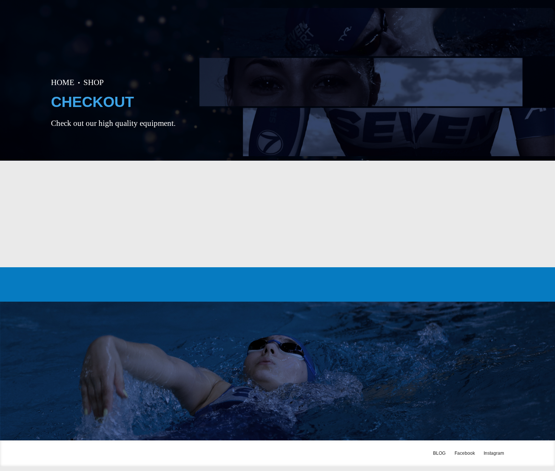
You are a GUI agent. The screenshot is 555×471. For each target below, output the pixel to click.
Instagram (494, 453)
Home (62, 82)
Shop (93, 82)
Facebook (465, 453)
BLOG (439, 453)
